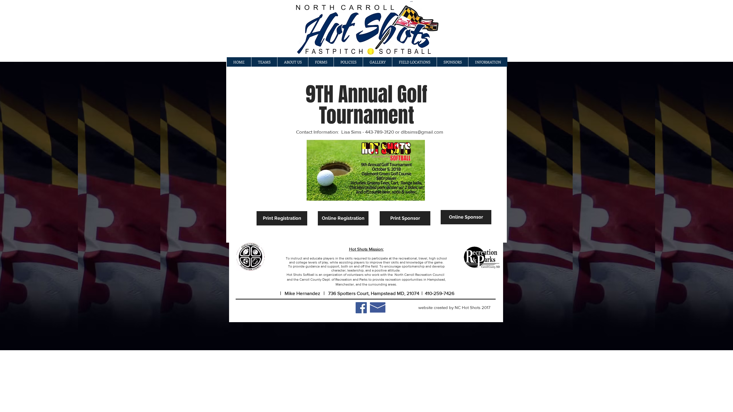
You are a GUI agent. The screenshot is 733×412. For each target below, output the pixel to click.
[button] (377, 62)
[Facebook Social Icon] (361, 307)
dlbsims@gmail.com (422, 131)
